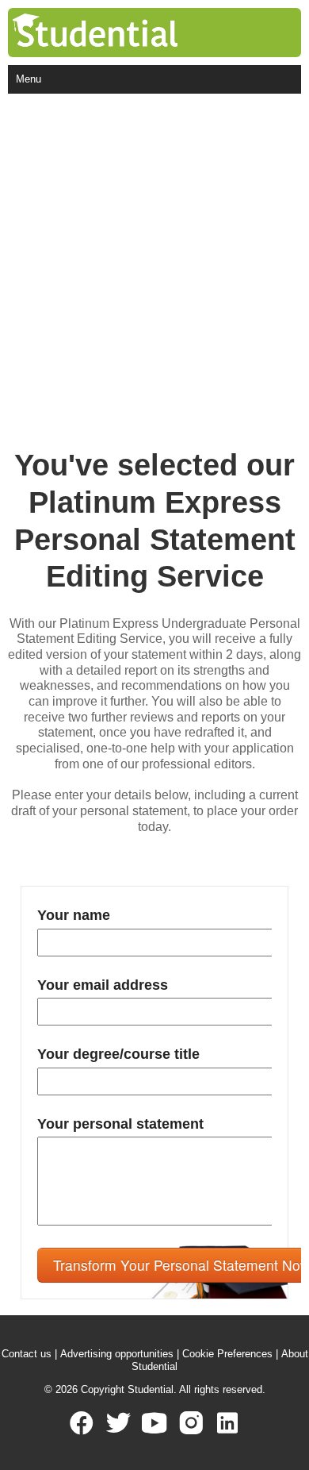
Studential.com (127, 32)
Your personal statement (120, 1124)
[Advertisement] (154, 256)
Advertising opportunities (117, 1354)
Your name (73, 915)
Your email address (102, 985)
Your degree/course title (118, 1054)
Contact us (27, 1354)
